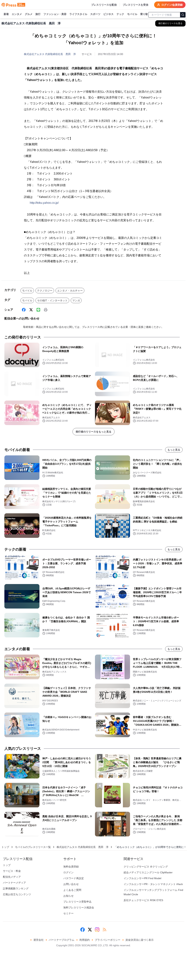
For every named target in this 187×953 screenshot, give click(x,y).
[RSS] (104, 929)
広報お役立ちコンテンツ (17, 894)
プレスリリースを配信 (104, 4)
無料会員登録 (71, 866)
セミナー (68, 913)
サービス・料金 (12, 870)
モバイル (132, 14)
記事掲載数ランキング (15, 888)
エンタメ (17, 14)
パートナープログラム (61, 939)
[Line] (38, 310)
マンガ (76, 300)
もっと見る (173, 449)
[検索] (183, 15)
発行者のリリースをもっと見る (93, 431)
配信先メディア (12, 876)
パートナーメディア (14, 882)
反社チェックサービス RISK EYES (143, 900)
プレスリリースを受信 (135, 4)
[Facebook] (24, 310)
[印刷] (45, 310)
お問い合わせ (71, 884)
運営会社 (38, 939)
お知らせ (68, 895)
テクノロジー (44, 290)
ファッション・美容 (54, 14)
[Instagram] (97, 929)
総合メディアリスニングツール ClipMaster (148, 872)
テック (120, 14)
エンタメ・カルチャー (70, 290)
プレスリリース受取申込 (77, 901)
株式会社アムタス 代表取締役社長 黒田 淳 (50, 54)
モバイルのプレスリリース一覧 (33, 847)
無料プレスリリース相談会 (78, 907)
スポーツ (95, 14)
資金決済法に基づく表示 (139, 939)
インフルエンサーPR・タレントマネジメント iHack (153, 884)
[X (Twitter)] (31, 310)
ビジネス (108, 14)
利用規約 (84, 939)
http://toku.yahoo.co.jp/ (44, 202)
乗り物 (144, 14)
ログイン (68, 872)
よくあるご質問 (72, 889)
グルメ (29, 14)
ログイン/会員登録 (172, 4)
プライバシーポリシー (107, 939)
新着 (6, 14)
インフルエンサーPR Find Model (142, 878)
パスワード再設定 (73, 878)
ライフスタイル (78, 14)
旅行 (38, 14)
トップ (5, 847)
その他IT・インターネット (52, 300)
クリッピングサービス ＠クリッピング (146, 866)
